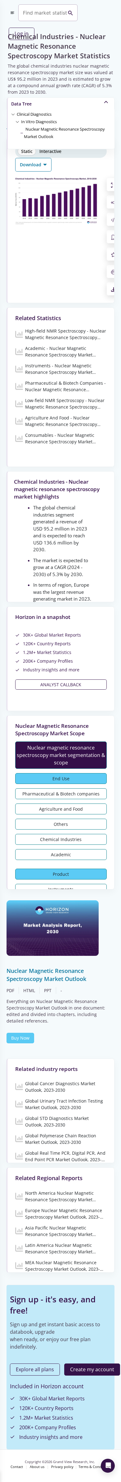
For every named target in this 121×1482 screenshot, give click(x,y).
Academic (61, 854)
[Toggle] (13, 114)
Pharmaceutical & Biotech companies (61, 794)
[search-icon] (70, 12)
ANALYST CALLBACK (60, 684)
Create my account (92, 1369)
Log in (22, 33)
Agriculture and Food (61, 809)
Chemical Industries (61, 839)
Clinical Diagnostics (34, 114)
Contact (17, 1467)
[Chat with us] (108, 1466)
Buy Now (20, 1038)
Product (61, 874)
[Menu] (12, 13)
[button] (34, 114)
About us (37, 1467)
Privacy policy (62, 1467)
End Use (60, 778)
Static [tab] (27, 151)
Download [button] (31, 165)
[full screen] (113, 184)
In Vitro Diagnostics (39, 121)
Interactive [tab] (50, 151)
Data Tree (21, 104)
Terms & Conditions (94, 1467)
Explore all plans (35, 1369)
